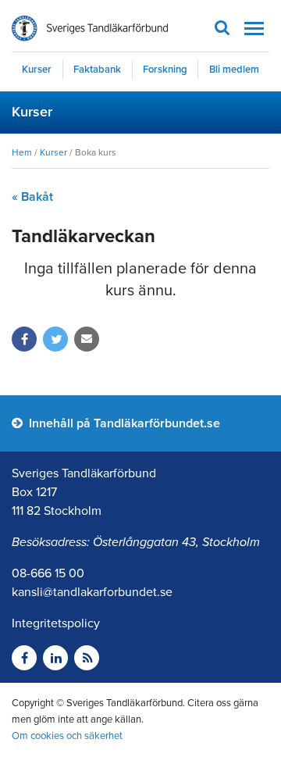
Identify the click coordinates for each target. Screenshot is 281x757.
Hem (22, 152)
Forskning (165, 69)
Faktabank (97, 69)
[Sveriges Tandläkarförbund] (90, 28)
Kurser (37, 69)
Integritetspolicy (56, 623)
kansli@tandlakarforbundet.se (92, 592)
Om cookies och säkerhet (67, 736)
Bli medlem (234, 69)
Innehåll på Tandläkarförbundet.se (123, 423)
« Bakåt (32, 197)
